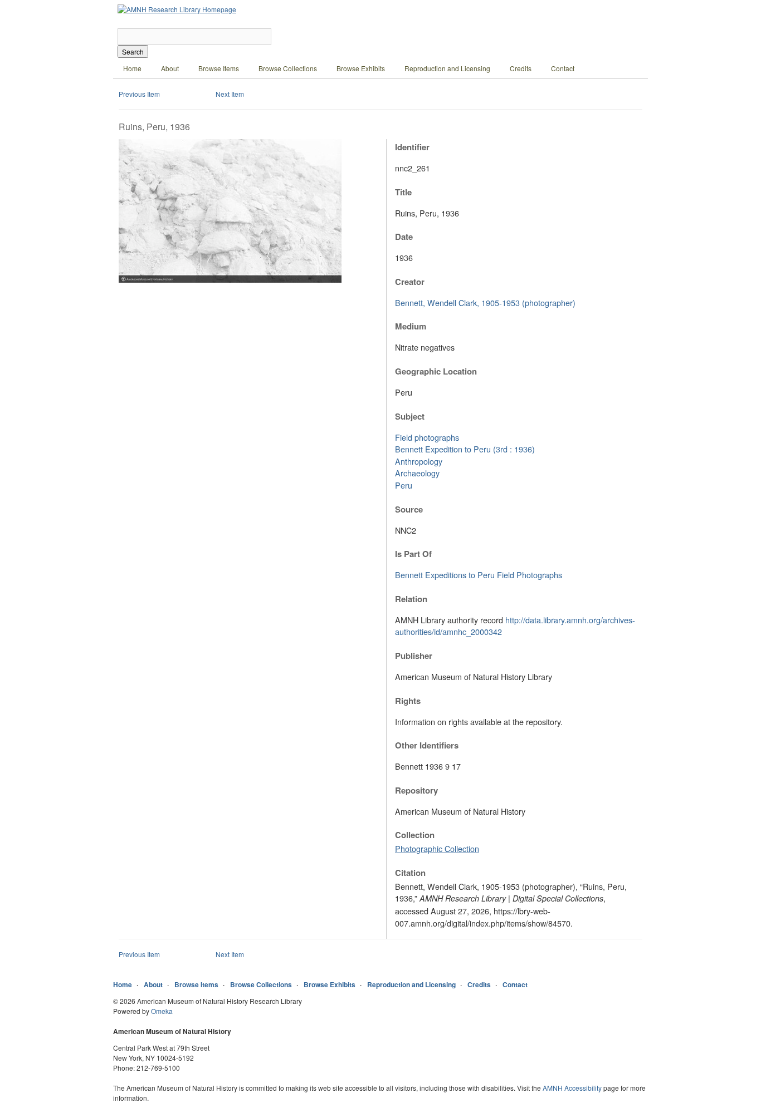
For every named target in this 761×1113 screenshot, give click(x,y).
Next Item (230, 94)
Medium (410, 326)
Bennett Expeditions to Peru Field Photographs (478, 574)
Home (132, 68)
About (170, 68)
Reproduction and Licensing (447, 68)
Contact (562, 68)
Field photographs (427, 437)
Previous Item (139, 94)
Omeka (162, 1011)
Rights (408, 701)
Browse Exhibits (360, 68)
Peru (403, 485)
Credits (520, 68)
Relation (411, 599)
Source (409, 509)
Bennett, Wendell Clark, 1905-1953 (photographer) (485, 302)
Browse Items (218, 68)
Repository (416, 790)
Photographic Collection (437, 848)
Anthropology (418, 461)
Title (403, 192)
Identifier (412, 147)
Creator (410, 281)
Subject (410, 416)
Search (133, 51)
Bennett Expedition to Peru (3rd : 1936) (465, 449)
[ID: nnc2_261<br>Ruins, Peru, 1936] (230, 279)
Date (404, 236)
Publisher (413, 655)
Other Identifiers (426, 745)
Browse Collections (287, 68)
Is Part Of (413, 554)
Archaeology (417, 473)
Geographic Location (436, 371)
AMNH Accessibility (572, 1087)
